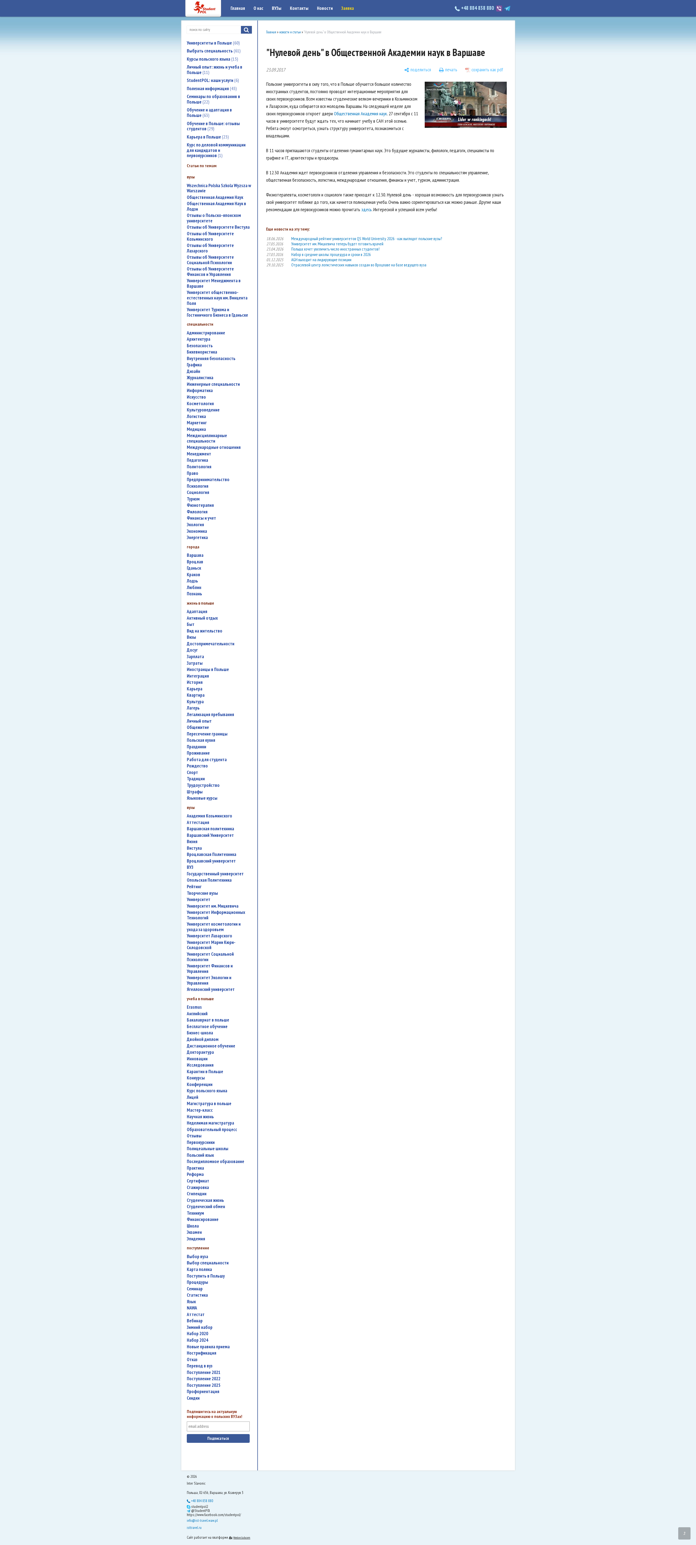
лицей (192, 1097)
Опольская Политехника (209, 880)
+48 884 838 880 (477, 8)
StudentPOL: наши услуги (212, 80)
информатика (200, 390)
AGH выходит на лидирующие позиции (321, 259)
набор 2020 (197, 1334)
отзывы (194, 1136)
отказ (192, 1359)
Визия (192, 841)
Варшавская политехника (210, 829)
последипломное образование (215, 1161)
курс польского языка (207, 1091)
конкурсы (196, 1078)
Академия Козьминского (209, 816)
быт (190, 624)
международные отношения (214, 447)
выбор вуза (197, 1256)
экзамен (194, 1232)
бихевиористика (202, 352)
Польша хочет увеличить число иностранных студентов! (335, 249)
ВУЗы (276, 8)
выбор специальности (208, 1263)
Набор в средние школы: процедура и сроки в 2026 (331, 254)
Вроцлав (195, 562)
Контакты (299, 8)
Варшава (195, 555)
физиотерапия (200, 505)
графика (194, 365)
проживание (198, 753)
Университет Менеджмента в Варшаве (214, 283)
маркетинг (197, 423)
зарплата (195, 657)
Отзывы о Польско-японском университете (214, 218)
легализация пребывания (210, 714)
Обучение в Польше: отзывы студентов (213, 126)
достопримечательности (210, 644)
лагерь (193, 708)
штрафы (195, 792)
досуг (192, 650)
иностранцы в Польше (208, 669)
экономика (197, 531)
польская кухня (201, 740)
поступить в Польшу (206, 1276)
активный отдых (202, 618)
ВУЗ (190, 867)
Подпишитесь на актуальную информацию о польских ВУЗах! (214, 1414)
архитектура (198, 339)
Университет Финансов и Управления (210, 968)
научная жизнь (200, 1117)
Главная (238, 8)
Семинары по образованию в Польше (213, 99)
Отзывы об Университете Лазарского (210, 248)
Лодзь (192, 581)
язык (191, 1302)
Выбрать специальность (213, 51)
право (192, 473)
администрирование (206, 333)
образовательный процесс (212, 1129)
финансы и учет (201, 518)
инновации (197, 1059)
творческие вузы (202, 893)
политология (199, 467)
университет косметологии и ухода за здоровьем (214, 926)
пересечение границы (207, 734)
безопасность (200, 346)
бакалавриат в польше (208, 1020)
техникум (195, 1213)
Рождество (197, 766)
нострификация (201, 1353)
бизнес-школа (200, 1033)
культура (195, 702)
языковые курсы (202, 798)
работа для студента (207, 760)
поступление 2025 (203, 1385)
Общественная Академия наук (360, 113)
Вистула (194, 848)
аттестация (198, 822)
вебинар (195, 1321)
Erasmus (194, 1007)
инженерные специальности (213, 384)
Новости (325, 8)
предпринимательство (208, 479)
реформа (195, 1174)
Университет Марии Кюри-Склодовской (211, 945)
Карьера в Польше (207, 137)
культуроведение (203, 410)
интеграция (198, 676)
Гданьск (194, 568)
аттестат (196, 1314)
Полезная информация (211, 89)
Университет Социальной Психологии (210, 957)
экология (195, 525)
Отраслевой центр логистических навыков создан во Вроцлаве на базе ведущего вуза (358, 264)
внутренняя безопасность (211, 358)
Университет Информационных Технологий (216, 915)
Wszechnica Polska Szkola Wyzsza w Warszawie (219, 188)
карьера (194, 689)
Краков (193, 575)
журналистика (200, 378)
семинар (195, 1289)
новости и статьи (290, 32)
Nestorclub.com (241, 1537)
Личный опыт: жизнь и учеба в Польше (214, 69)
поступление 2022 (203, 1379)
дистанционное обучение (211, 1046)
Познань (194, 594)
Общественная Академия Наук (215, 197)
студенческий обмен (206, 1206)
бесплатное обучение (207, 1026)
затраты (195, 663)
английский (197, 1014)
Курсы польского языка (212, 59)
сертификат (198, 1181)
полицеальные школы (207, 1149)
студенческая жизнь (205, 1200)
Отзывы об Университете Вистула (218, 227)
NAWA (192, 1308)
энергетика (197, 537)
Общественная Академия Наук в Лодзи (216, 206)
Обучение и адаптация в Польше (209, 112)
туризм (193, 499)
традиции (196, 779)
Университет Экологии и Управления (209, 980)
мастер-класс (200, 1110)
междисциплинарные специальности (207, 438)
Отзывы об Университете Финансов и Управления (210, 271)
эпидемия (196, 1239)
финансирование (203, 1219)
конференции (199, 1084)
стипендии (196, 1194)
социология (198, 492)
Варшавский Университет (210, 835)
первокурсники (201, 1142)
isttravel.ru (194, 1527)
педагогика (197, 460)
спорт (192, 772)
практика (195, 1168)
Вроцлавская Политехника (211, 854)
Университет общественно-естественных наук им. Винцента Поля (217, 298)
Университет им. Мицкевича (212, 906)
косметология (200, 404)
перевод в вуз (199, 1366)
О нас (258, 8)
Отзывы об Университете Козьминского (210, 236)
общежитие (198, 727)
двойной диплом (203, 1039)
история (195, 682)
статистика (197, 1295)
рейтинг (194, 887)
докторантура (200, 1052)
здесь (366, 209)
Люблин (194, 587)
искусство (196, 397)
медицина (196, 429)
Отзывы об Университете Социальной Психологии (210, 260)
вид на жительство (204, 631)
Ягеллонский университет (211, 989)
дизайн (193, 371)
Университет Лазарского (209, 936)
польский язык (200, 1155)
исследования (200, 1065)
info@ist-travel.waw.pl (202, 1520)
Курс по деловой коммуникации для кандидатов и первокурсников (216, 150)
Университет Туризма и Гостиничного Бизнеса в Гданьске (217, 312)
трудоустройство (203, 785)
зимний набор (199, 1327)
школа (193, 1226)
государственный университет (215, 874)
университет (198, 899)
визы (191, 637)
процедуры (197, 1282)
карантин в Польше (205, 1072)
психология (197, 486)
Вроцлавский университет (211, 861)
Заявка (347, 8)
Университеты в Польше (212, 43)
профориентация (203, 1391)
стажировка (198, 1187)
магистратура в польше (209, 1103)
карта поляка (199, 1269)
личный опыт (199, 721)
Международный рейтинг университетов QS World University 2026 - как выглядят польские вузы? (366, 238)
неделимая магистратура (210, 1123)
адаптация (197, 611)
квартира (196, 695)
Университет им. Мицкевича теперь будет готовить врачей (337, 243)
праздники (196, 747)
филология (197, 512)
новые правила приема (208, 1347)
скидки (193, 1398)
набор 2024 (197, 1340)
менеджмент (199, 454)
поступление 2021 (203, 1372)
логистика (196, 416)
